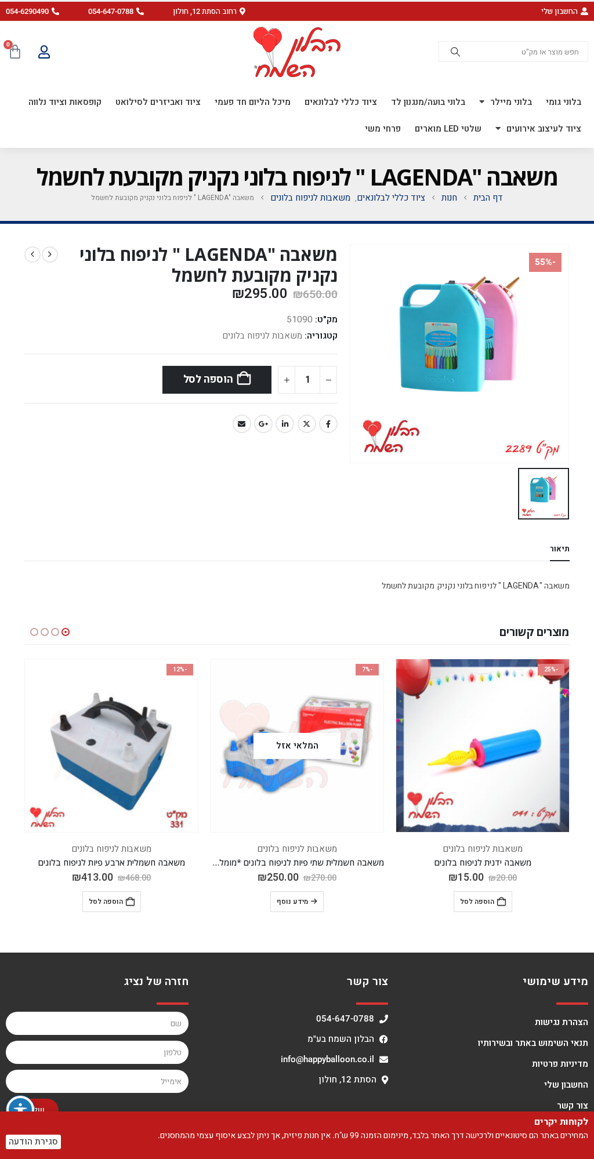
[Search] (455, 51)
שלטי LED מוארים (448, 128)
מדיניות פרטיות (560, 1064)
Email (242, 424)
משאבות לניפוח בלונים (262, 335)
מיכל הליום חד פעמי (253, 102)
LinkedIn (285, 424)
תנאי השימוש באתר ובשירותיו (533, 1043)
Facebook (328, 424)
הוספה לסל (208, 379)
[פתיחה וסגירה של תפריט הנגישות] (20, 1110)
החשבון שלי (566, 1085)
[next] (32, 254)
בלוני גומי (563, 102)
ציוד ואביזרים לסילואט (158, 102)
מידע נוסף (292, 901)
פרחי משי (383, 128)
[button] (209, 11)
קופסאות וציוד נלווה (65, 102)
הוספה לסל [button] (477, 901)
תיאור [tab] (560, 548)
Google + (263, 424)
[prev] (50, 254)
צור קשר (572, 1105)
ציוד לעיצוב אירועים (543, 128)
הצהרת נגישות (561, 1022)
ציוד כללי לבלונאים (341, 102)
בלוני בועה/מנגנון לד (428, 102)
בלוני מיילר (511, 102)
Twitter (307, 424)
